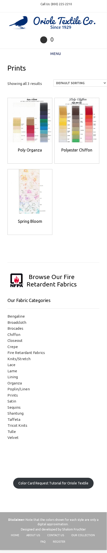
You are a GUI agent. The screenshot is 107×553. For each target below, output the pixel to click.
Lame (12, 371)
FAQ (43, 541)
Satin (11, 401)
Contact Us (55, 535)
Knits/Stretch (19, 359)
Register (59, 541)
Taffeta (13, 419)
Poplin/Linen (18, 389)
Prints (12, 395)
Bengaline (16, 316)
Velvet (13, 437)
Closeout (15, 340)
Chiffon (13, 334)
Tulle (11, 431)
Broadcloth (16, 322)
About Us (33, 535)
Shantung (15, 413)
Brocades (15, 328)
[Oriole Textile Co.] (53, 23)
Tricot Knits (17, 425)
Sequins (14, 407)
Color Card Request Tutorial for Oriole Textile (53, 483)
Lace (11, 365)
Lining (12, 377)
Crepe (12, 347)
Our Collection (83, 535)
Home (15, 535)
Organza (14, 383)
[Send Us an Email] (43, 39)
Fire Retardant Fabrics (26, 353)
